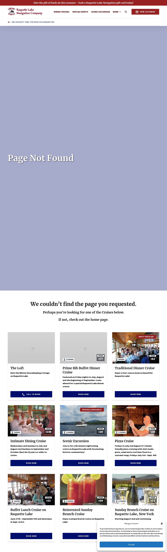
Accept (131, 544)
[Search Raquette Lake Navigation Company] (126, 12)
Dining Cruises (61, 11)
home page (99, 320)
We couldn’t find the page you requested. (33, 22)
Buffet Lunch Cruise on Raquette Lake (28, 512)
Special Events (80, 11)
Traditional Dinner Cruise (135, 368)
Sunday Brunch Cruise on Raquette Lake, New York (134, 512)
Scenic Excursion (100, 11)
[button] (161, 523)
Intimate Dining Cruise (28, 441)
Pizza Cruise (124, 441)
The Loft (17, 368)
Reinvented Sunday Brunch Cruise (78, 512)
